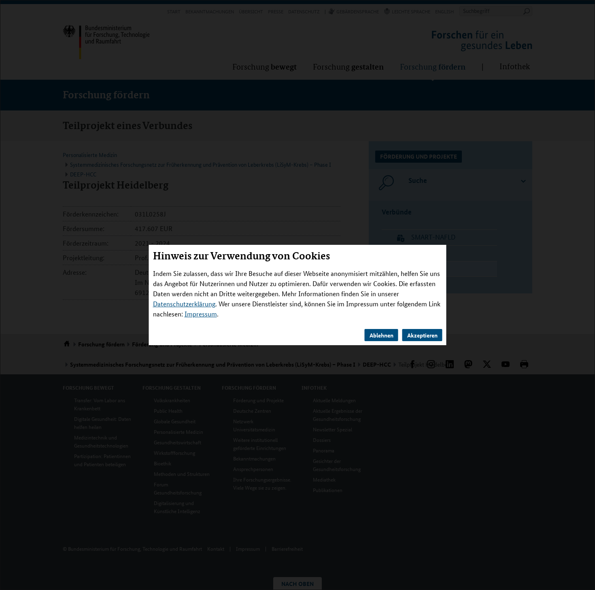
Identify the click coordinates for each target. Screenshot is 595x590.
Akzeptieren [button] (422, 335)
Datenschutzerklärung (184, 303)
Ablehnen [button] (381, 335)
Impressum (201, 314)
